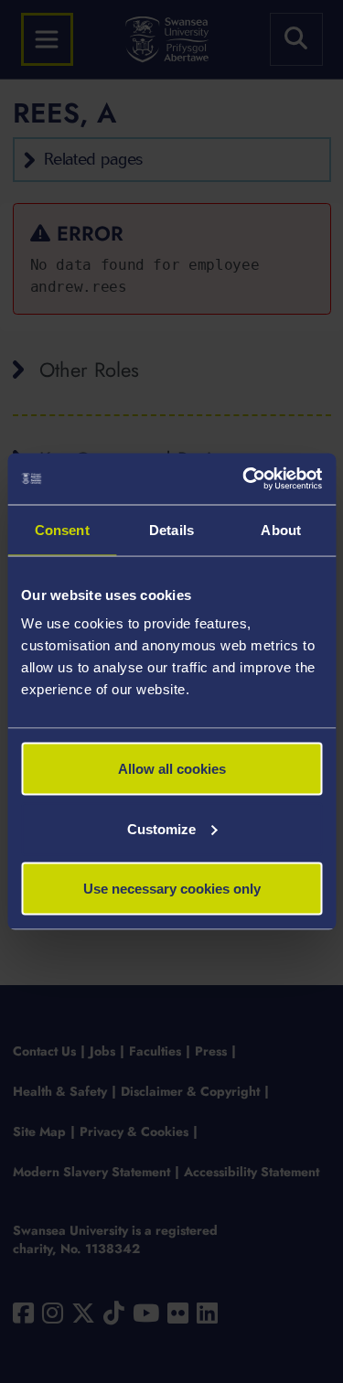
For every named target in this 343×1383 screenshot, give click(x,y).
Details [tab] (171, 529)
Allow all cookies (172, 769)
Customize (161, 828)
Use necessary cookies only (172, 888)
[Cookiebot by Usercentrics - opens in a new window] (244, 479)
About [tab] (281, 529)
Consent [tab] (62, 529)
